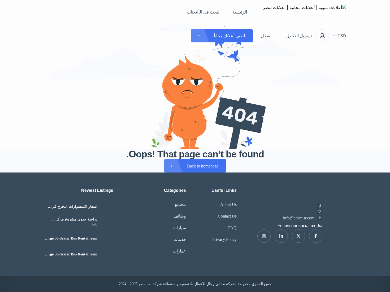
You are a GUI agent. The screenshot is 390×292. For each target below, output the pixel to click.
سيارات (179, 227)
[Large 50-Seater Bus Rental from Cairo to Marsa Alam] (107, 238)
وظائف (180, 216)
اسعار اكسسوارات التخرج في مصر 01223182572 (74, 207)
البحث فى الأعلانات (203, 12)
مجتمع (180, 204)
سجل (265, 36)
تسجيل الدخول (299, 36)
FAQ (232, 227)
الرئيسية (239, 12)
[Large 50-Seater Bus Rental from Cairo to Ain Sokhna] (107, 254)
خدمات (180, 239)
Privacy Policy (224, 239)
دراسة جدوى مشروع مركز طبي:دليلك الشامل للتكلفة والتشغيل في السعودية (76, 219)
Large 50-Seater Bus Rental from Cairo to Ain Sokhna (70, 254)
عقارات (179, 251)
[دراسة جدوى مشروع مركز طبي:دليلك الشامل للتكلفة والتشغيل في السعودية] (107, 222)
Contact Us (227, 216)
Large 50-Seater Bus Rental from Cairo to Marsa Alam (70, 238)
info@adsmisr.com (298, 218)
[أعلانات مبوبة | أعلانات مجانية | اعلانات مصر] (304, 12)
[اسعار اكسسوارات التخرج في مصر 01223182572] (107, 207)
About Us (228, 204)
